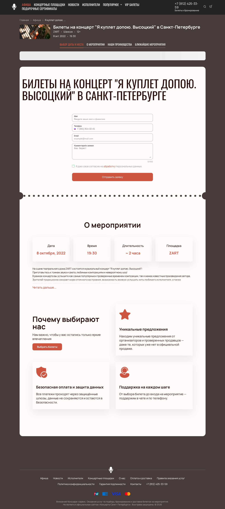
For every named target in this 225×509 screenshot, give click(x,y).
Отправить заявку (112, 177)
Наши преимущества (120, 44)
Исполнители (91, 4)
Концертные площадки (49, 4)
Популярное (111, 4)
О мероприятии (96, 44)
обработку (109, 166)
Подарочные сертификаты (39, 8)
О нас (122, 478)
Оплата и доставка (141, 478)
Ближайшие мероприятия (150, 44)
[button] (75, 129)
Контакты (135, 484)
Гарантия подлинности (112, 484)
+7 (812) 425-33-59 (186, 5)
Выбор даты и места (72, 44)
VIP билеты (132, 4)
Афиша (26, 4)
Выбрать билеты (47, 347)
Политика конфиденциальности (76, 484)
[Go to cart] (211, 7)
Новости (73, 4)
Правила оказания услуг (171, 478)
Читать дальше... (44, 287)
